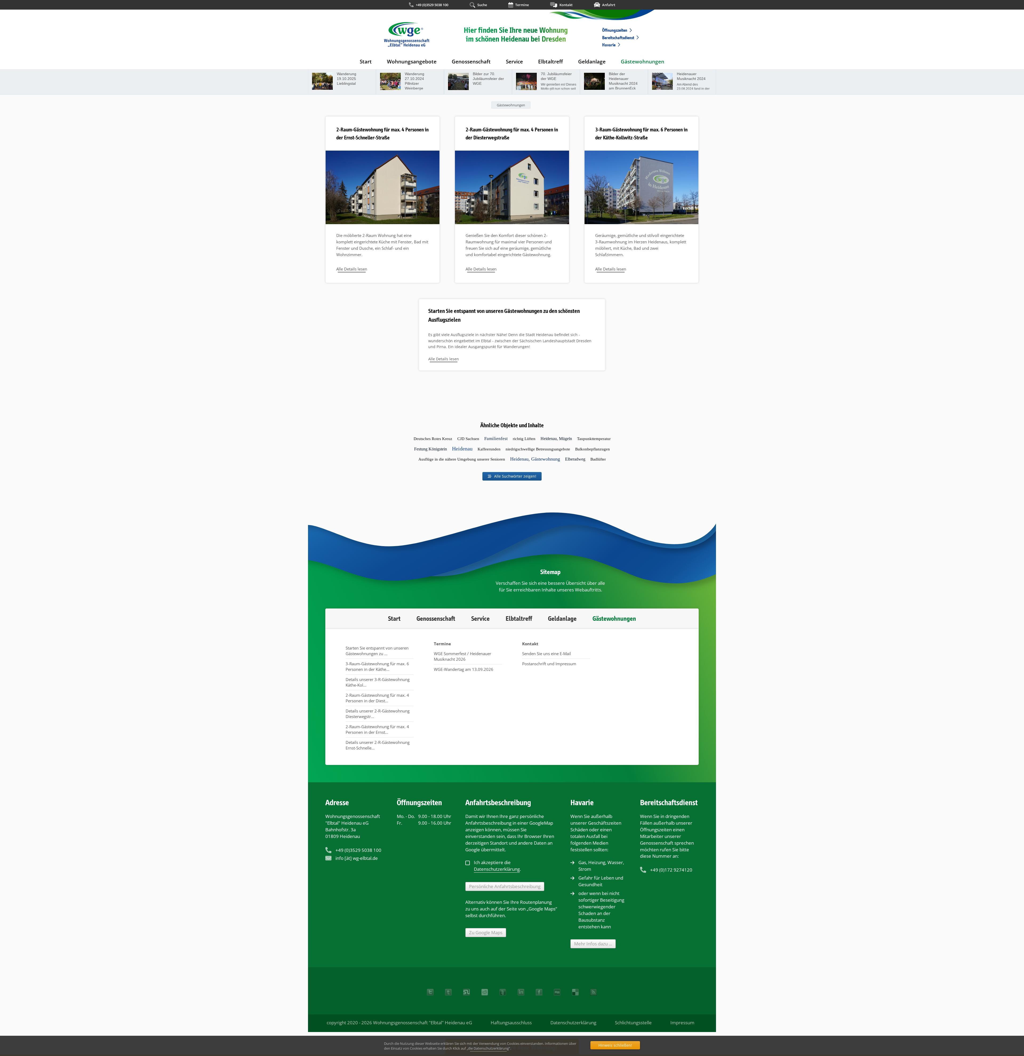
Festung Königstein (430, 449)
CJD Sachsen (468, 439)
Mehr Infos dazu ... (593, 944)
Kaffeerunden (489, 449)
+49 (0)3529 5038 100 (432, 4)
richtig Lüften (524, 439)
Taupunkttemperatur (594, 439)
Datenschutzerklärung (573, 1022)
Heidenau (462, 449)
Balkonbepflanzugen (592, 449)
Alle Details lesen (351, 269)
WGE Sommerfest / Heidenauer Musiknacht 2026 (462, 656)
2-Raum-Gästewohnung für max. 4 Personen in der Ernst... (377, 729)
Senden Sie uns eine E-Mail (546, 653)
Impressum (682, 1022)
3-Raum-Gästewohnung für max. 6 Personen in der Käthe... (377, 666)
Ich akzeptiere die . (497, 865)
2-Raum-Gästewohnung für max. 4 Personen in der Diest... (377, 697)
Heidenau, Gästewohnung (535, 459)
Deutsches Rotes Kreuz (433, 439)
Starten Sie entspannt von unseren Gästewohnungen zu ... (377, 650)
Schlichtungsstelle (633, 1022)
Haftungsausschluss (511, 1022)
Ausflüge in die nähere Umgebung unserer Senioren (461, 459)
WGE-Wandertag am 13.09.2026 (463, 669)
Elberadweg (575, 459)
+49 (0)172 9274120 (671, 870)
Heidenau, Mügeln (556, 438)
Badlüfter (598, 459)
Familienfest (496, 438)
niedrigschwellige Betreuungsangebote (538, 449)
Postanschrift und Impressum (549, 663)
